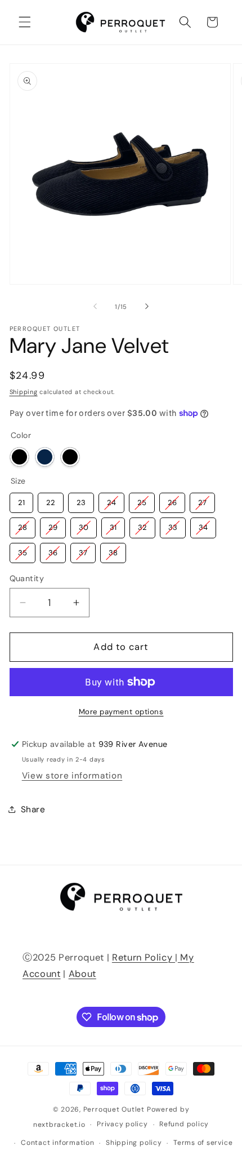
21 (21, 500)
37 (83, 550)
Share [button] (33, 809)
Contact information (58, 1142)
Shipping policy (134, 1142)
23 (81, 500)
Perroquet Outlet (114, 1109)
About (82, 974)
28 (22, 524)
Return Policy (143, 957)
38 (113, 550)
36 (52, 550)
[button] (24, 22)
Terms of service (202, 1142)
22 (50, 500)
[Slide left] (95, 306)
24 (111, 500)
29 (52, 524)
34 (203, 524)
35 (22, 550)
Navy (45, 457)
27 (202, 500)
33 (172, 524)
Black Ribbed (70, 457)
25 (141, 500)
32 (142, 524)
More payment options (121, 711)
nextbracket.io (59, 1124)
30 (83, 524)
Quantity (27, 578)
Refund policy (184, 1124)
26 (172, 500)
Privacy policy (122, 1124)
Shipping (24, 392)
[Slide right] (147, 306)
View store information (72, 775)
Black (19, 457)
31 (113, 524)
